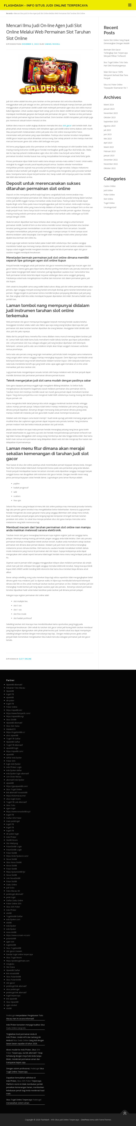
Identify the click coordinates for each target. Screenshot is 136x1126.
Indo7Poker (11, 837)
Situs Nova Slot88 (14, 862)
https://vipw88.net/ (14, 710)
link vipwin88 (11, 998)
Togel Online (109, 203)
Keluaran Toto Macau (15, 688)
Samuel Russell (52, 44)
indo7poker (11, 926)
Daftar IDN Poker (13, 818)
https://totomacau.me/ (16, 795)
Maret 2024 (109, 104)
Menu (129, 5)
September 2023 (111, 121)
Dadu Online (11, 884)
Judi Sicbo (10, 887)
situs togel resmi (13, 799)
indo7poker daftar (14, 770)
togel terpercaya (13, 995)
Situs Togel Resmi (14, 957)
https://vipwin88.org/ (15, 716)
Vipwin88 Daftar (13, 742)
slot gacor (67, 125)
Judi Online (108, 190)
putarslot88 (11, 938)
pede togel (10, 897)
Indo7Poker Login (14, 767)
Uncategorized (110, 207)
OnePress (85, 1119)
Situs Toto (10, 805)
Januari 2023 (109, 155)
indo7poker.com (13, 919)
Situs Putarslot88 (13, 976)
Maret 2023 (109, 147)
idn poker (10, 700)
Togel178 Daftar (13, 738)
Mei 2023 (108, 138)
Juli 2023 (107, 130)
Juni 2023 (108, 134)
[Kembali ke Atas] (124, 1113)
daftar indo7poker (14, 757)
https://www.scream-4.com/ (18, 935)
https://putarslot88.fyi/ (15, 872)
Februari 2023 (110, 151)
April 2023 (108, 142)
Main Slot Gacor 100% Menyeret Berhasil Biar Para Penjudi (116, 75)
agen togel (10, 808)
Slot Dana (10, 967)
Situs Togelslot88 (13, 948)
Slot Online (25, 659)
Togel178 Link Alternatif (16, 802)
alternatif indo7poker (15, 780)
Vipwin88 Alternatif (14, 684)
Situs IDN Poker (13, 906)
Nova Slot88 (11, 859)
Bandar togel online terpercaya (19, 954)
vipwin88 (10, 697)
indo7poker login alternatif (17, 773)
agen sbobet (11, 1005)
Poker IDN (10, 761)
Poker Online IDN (13, 903)
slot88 (9, 913)
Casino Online (110, 186)
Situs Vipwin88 (12, 1002)
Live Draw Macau (13, 776)
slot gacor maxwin (14, 951)
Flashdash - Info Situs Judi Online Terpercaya (46, 5)
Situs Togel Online (14, 789)
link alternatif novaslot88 (16, 792)
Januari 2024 (109, 109)
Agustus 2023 (109, 126)
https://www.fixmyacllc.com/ (18, 713)
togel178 (10, 694)
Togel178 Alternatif (14, 745)
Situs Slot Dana (12, 726)
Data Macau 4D (13, 891)
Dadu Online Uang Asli (15, 1028)
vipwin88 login (12, 748)
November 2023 (111, 113)
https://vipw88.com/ (14, 751)
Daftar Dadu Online (14, 900)
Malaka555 (11, 729)
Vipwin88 (10, 691)
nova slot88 (11, 932)
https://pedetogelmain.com (17, 960)
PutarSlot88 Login (14, 846)
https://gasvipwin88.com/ (17, 786)
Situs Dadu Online (20, 1040)
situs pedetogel (12, 989)
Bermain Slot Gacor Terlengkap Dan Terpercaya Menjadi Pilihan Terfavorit (116, 52)
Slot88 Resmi (12, 840)
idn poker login (12, 834)
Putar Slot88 (11, 853)
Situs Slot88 (11, 719)
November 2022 (111, 164)
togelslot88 (11, 945)
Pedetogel (10, 1015)
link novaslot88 (12, 973)
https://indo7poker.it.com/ (17, 856)
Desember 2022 (111, 159)
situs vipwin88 (12, 735)
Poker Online (109, 194)
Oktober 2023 (110, 117)
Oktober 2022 (110, 168)
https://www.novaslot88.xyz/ (18, 811)
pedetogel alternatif (14, 894)
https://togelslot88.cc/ (15, 732)
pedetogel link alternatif (16, 986)
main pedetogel (13, 821)
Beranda (9, 13)
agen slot (10, 941)
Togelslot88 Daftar (14, 916)
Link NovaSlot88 (13, 878)
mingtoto (10, 964)
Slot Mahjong (12, 843)
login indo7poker (13, 764)
